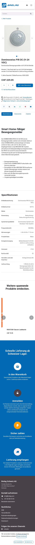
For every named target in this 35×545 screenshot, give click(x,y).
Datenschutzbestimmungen (9, 518)
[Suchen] (31, 13)
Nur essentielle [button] (18, 542)
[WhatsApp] (20, 106)
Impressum (4, 521)
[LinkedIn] (14, 106)
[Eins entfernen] (4, 85)
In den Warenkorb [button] (25, 85)
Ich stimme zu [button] (28, 542)
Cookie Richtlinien (21, 536)
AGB (2, 510)
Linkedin (6, 529)
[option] (17, 317)
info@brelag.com (9, 496)
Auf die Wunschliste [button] (9, 89)
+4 (5, 499)
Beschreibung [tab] (7, 114)
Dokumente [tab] (17, 114)
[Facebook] (4, 106)
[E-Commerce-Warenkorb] (27, 5)
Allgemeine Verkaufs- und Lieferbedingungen (16, 101)
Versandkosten (27, 97)
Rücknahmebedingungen (8, 515)
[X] (9, 106)
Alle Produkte (7, 18)
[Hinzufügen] (12, 85)
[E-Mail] (30, 106)
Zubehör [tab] (28, 114)
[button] (3, 38)
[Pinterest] (25, 106)
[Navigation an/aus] (31, 5)
